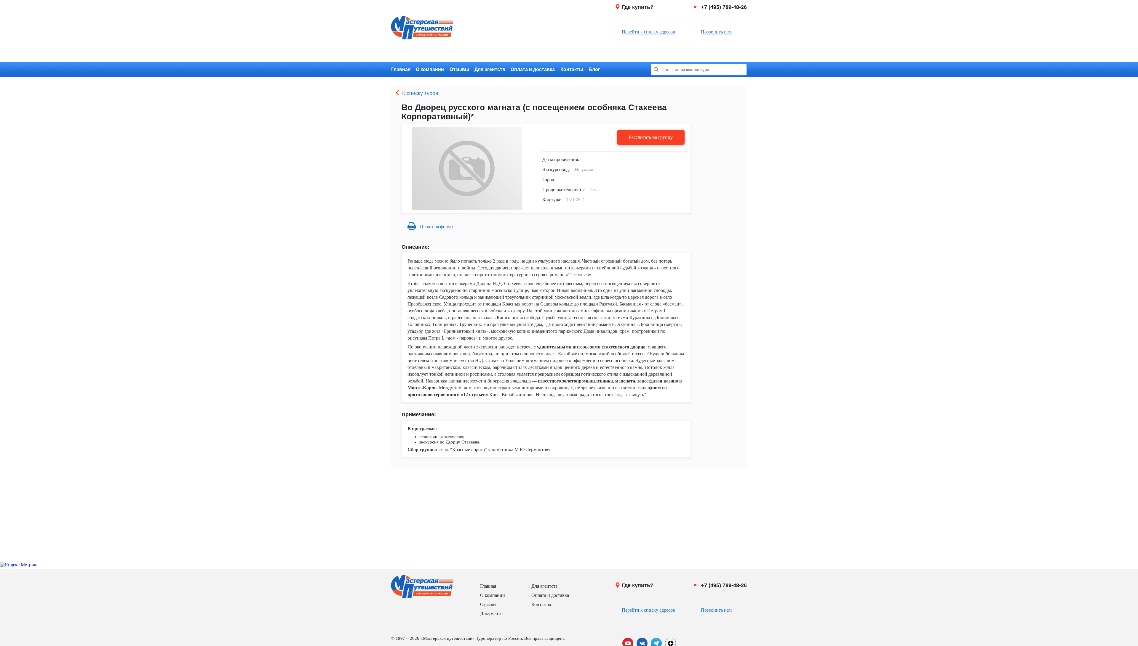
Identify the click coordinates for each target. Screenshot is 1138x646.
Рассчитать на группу (651, 137)
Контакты (571, 69)
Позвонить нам (716, 31)
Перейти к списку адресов (648, 31)
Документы (492, 613)
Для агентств (489, 69)
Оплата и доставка (533, 69)
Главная (400, 69)
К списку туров (420, 93)
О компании (430, 69)
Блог (594, 69)
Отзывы (459, 69)
